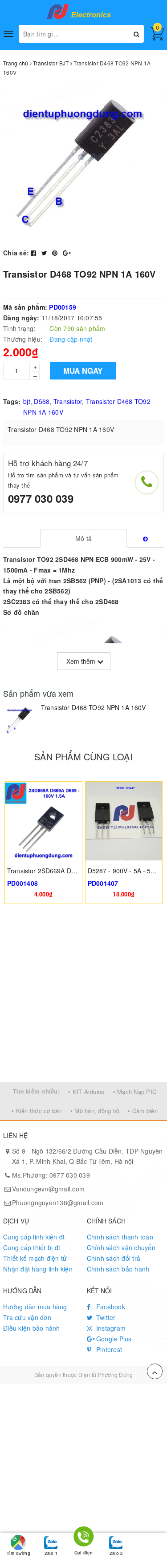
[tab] (83, 538)
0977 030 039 (40, 498)
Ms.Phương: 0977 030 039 (51, 1175)
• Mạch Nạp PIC (135, 1091)
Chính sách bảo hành (118, 1268)
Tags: (11, 401)
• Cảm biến (143, 1110)
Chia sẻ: (16, 252)
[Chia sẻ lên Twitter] (45, 252)
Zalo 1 (51, 1553)
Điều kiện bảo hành (31, 1328)
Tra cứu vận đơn (27, 1317)
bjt (26, 401)
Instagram (110, 1328)
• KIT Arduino (86, 1091)
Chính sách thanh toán (120, 1236)
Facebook (109, 1306)
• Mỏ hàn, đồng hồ (94, 1110)
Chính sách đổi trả (114, 1258)
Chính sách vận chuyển (121, 1247)
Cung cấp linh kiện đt (34, 1236)
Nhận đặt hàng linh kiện (38, 1268)
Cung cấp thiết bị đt (31, 1247)
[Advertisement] (83, 994)
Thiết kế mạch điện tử (35, 1258)
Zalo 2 (116, 1553)
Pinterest (108, 1349)
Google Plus (113, 1338)
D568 (41, 401)
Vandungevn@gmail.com (48, 1188)
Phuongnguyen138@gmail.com (57, 1202)
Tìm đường (18, 1553)
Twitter (105, 1317)
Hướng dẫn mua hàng (35, 1306)
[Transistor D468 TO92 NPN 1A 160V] (20, 720)
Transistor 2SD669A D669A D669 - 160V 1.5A (73, 870)
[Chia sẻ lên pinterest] (56, 252)
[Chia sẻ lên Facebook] (34, 252)
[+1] (67, 252)
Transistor (67, 401)
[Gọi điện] (83, 1538)
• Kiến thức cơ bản (37, 1110)
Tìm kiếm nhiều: (36, 1091)
